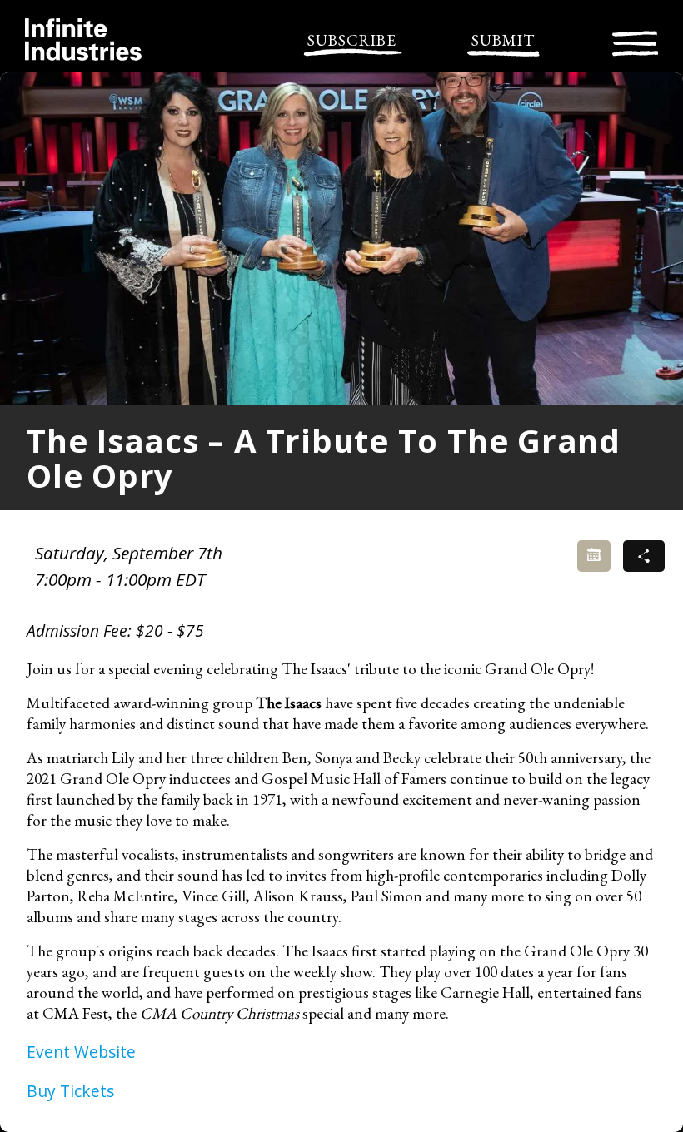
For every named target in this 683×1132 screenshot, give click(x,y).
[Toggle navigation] (635, 41)
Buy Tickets (70, 1091)
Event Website (81, 1051)
